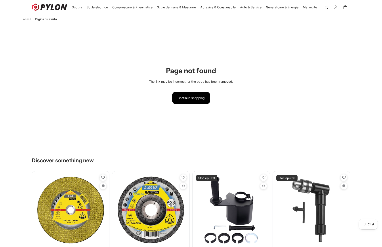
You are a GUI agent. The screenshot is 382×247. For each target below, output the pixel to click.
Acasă (27, 19)
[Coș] (345, 7)
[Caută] (326, 7)
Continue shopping (191, 98)
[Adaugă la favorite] (103, 177)
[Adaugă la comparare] (103, 186)
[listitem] (310, 7)
